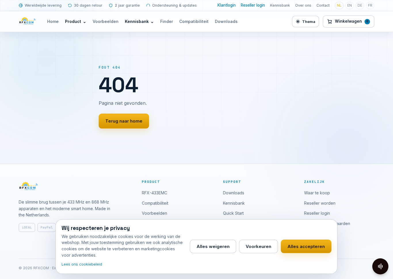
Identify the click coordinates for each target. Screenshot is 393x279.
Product (75, 21)
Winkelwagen (351, 21)
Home (53, 21)
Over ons (303, 5)
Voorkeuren (258, 246)
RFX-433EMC (154, 192)
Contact (323, 5)
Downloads (226, 21)
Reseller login (253, 5)
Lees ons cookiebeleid (82, 264)
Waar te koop (317, 192)
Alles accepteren (306, 246)
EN (349, 5)
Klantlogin (227, 5)
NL (339, 5)
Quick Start (233, 213)
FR (370, 5)
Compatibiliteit (194, 21)
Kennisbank (280, 5)
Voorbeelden (106, 21)
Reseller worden (319, 203)
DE (360, 5)
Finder (166, 21)
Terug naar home (123, 121)
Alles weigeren (213, 246)
